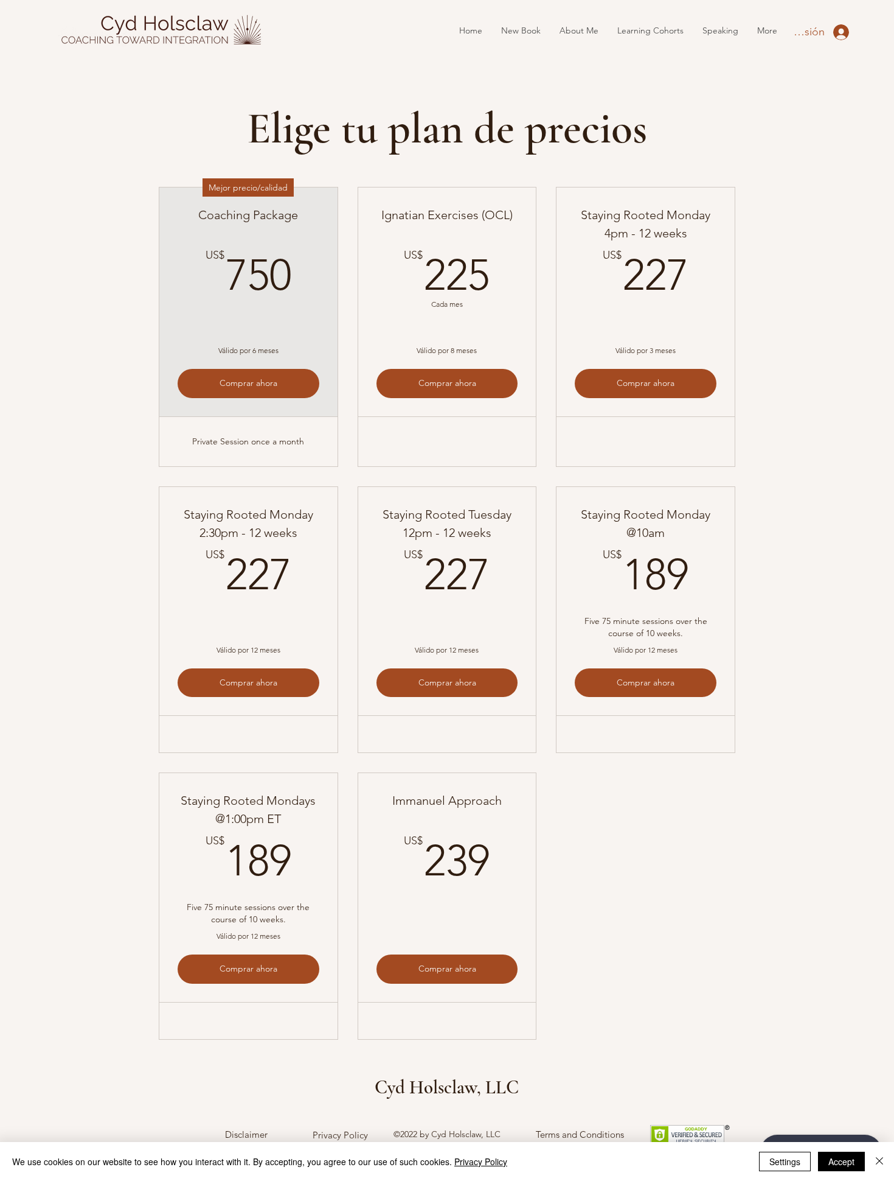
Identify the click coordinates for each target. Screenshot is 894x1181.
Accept (841, 1161)
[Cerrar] (879, 1161)
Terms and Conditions (580, 1134)
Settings (784, 1161)
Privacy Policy (340, 1135)
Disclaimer (246, 1134)
